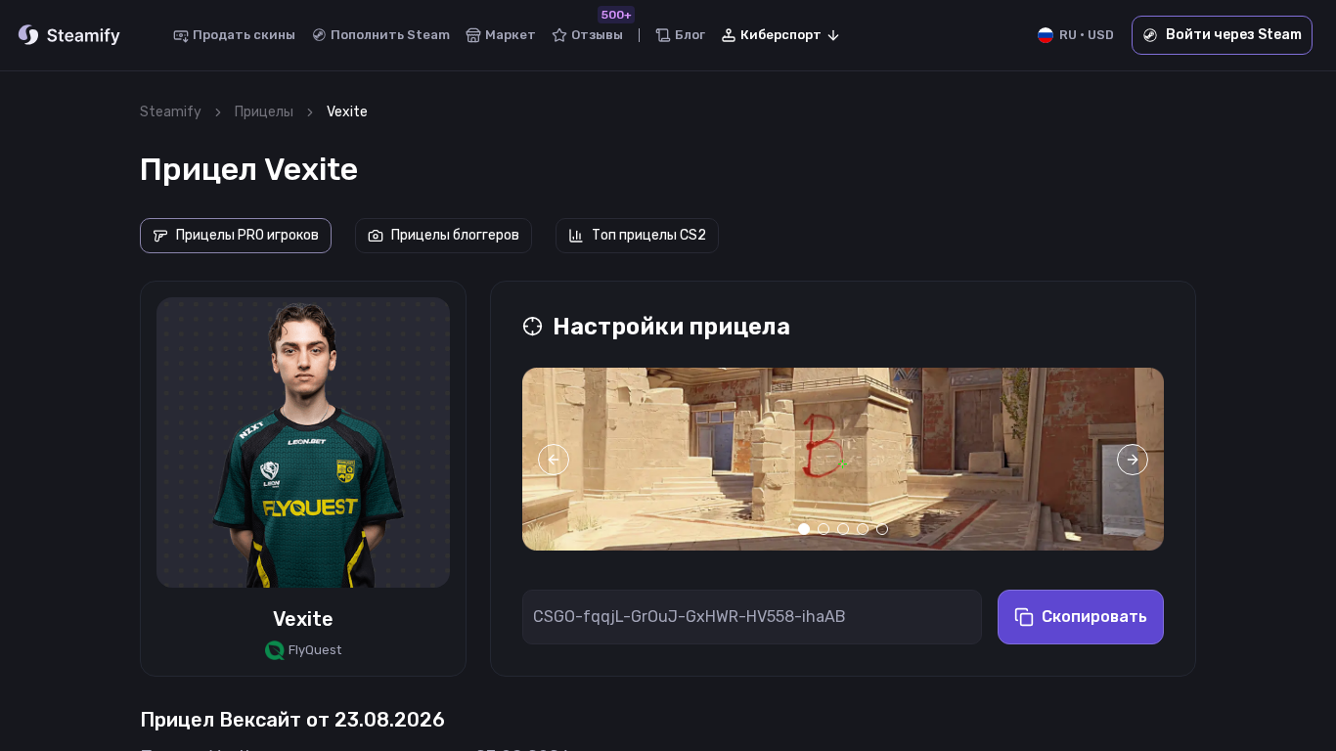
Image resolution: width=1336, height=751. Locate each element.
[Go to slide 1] (804, 529)
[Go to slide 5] (882, 529)
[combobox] (781, 35)
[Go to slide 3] (843, 529)
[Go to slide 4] (862, 529)
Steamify (170, 112)
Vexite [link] (347, 112)
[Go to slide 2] (823, 529)
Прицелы (264, 112)
